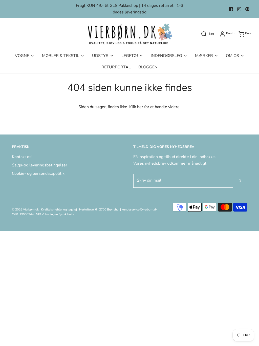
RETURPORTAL (116, 67)
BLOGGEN (148, 67)
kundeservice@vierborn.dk (139, 209)
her (140, 107)
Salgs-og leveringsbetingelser (39, 165)
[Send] (240, 181)
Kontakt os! (22, 157)
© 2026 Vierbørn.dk (25, 209)
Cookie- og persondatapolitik (38, 173)
